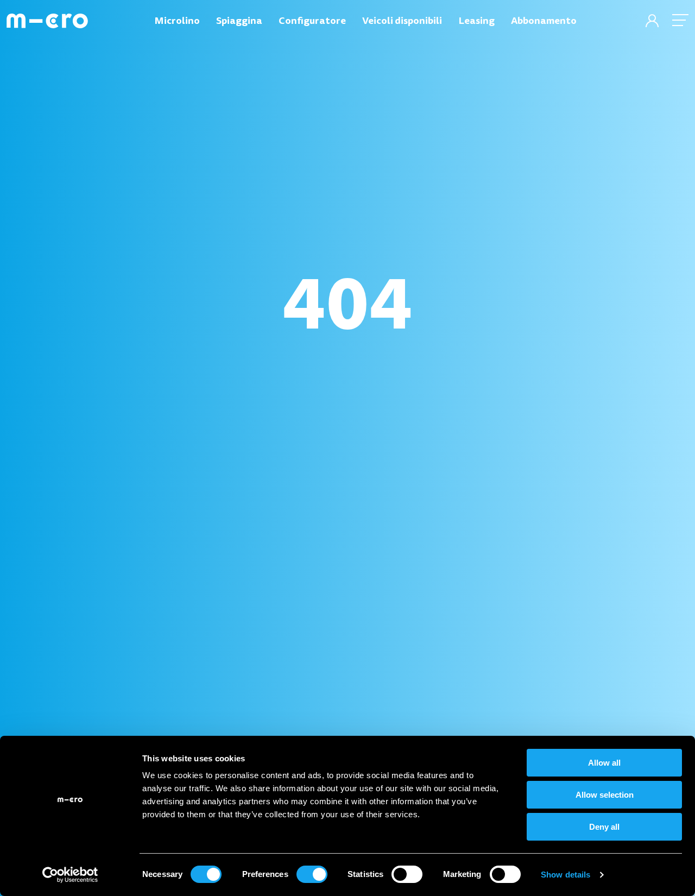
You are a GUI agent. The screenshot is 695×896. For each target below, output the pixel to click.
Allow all (604, 762)
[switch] (311, 874)
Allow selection (605, 794)
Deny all (604, 826)
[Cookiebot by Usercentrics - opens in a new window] (70, 875)
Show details (565, 874)
